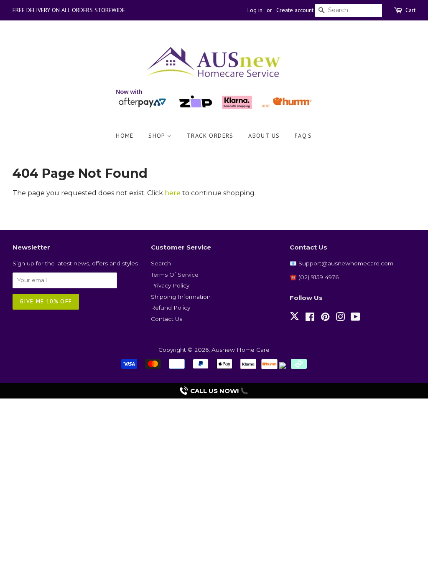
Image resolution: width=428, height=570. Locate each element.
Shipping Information (181, 296)
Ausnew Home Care (240, 349)
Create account (294, 10)
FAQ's (303, 135)
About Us (264, 135)
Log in (254, 10)
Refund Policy (170, 307)
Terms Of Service (175, 274)
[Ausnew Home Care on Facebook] (310, 318)
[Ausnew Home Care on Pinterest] (325, 318)
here (173, 193)
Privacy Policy (170, 285)
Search (161, 263)
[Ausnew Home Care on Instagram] (340, 318)
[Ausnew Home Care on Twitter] (294, 321)
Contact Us (166, 318)
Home (125, 135)
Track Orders (210, 135)
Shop (157, 135)
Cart (410, 10)
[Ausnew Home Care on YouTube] (355, 318)
